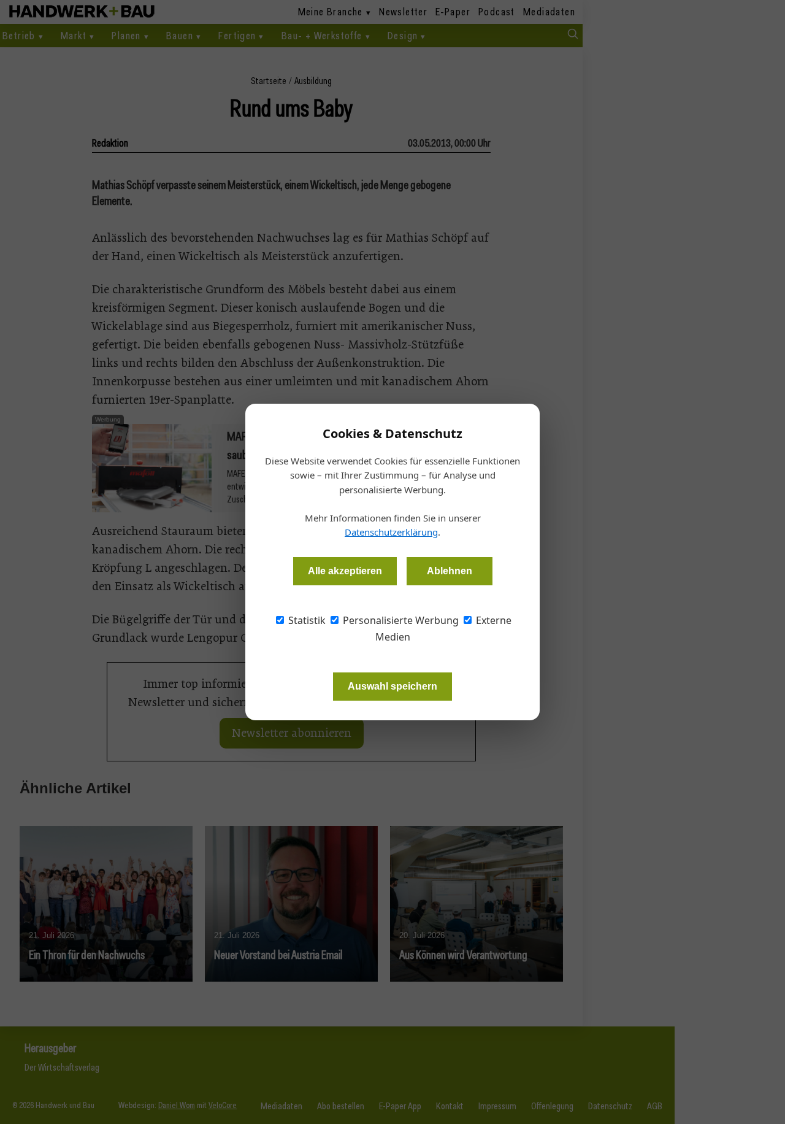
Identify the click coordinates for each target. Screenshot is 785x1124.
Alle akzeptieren (345, 571)
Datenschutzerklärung (391, 532)
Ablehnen (449, 571)
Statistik (306, 620)
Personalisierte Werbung (399, 620)
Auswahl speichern (392, 686)
